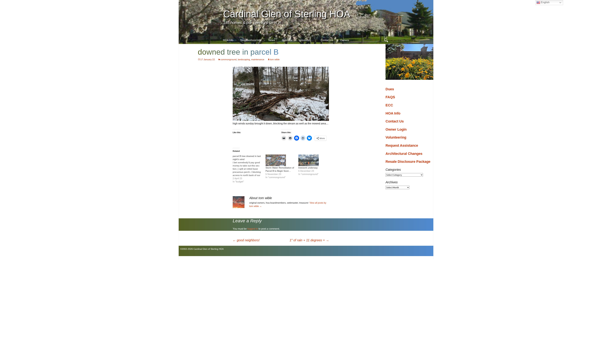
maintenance (257, 59)
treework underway (308, 167)
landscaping (244, 59)
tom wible (275, 59)
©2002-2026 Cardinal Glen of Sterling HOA (202, 249)
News (271, 40)
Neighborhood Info (250, 40)
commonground (229, 59)
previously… (306, 40)
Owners (344, 40)
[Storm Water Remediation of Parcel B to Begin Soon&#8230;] (280, 160)
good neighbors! (246, 240)
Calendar (287, 40)
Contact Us (327, 40)
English (545, 2)
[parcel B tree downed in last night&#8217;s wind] (249, 168)
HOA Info (228, 40)
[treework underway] (313, 160)
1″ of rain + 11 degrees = (309, 240)
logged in (252, 228)
